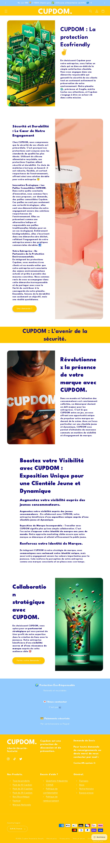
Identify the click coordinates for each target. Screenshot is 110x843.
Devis (81, 785)
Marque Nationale (22, 805)
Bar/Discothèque (21, 797)
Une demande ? (24, 309)
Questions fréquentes (57, 781)
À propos (83, 781)
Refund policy (52, 838)
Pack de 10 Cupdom (22, 785)
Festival (16, 801)
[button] (6, 11)
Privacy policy (65, 838)
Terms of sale (98, 841)
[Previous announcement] (5, 3)
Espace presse (86, 793)
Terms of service (79, 838)
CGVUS (49, 785)
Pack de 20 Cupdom (23, 789)
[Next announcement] (105, 3)
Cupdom (25, 838)
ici (60, 707)
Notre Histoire (86, 789)
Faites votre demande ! (28, 660)
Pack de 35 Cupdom (22, 793)
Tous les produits (21, 781)
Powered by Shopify (36, 838)
